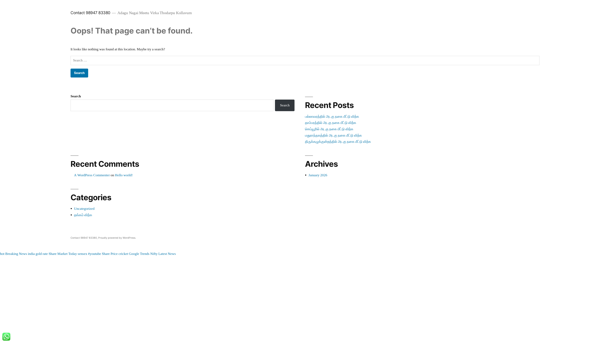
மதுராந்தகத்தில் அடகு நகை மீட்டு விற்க (333, 135)
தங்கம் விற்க (83, 215)
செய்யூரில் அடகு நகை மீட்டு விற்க (329, 129)
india (31, 254)
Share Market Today (63, 254)
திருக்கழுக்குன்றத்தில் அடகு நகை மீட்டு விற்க (338, 141)
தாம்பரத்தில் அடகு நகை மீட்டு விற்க (330, 123)
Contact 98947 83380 (90, 12)
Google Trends (139, 254)
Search (76, 96)
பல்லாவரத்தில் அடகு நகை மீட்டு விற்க (332, 116)
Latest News (167, 254)
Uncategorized (84, 208)
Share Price (110, 254)
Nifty (154, 254)
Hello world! (124, 175)
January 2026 (317, 175)
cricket (123, 254)
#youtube (94, 254)
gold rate (42, 254)
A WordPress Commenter (92, 175)
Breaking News (16, 254)
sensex (82, 254)
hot (2, 254)
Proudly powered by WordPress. (117, 237)
